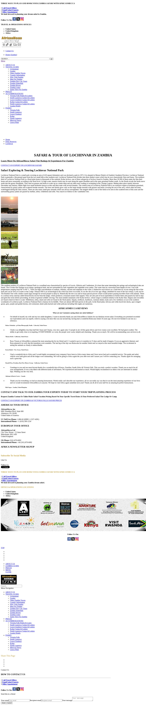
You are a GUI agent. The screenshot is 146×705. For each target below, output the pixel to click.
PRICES (8, 92)
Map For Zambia (16, 79)
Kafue (12, 116)
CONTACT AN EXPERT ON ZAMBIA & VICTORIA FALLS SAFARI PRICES (31, 400)
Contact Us (9, 51)
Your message (67, 700)
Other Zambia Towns (17, 73)
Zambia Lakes (15, 87)
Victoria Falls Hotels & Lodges (21, 96)
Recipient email (35, 700)
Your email (5, 700)
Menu (3, 61)
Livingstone (14, 69)
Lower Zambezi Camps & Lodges (22, 100)
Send (3, 703)
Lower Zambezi (16, 114)
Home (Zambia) (11, 55)
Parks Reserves (10, 142)
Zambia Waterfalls (16, 83)
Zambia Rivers (15, 85)
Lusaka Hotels (15, 106)
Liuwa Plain (14, 122)
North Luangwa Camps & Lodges (22, 104)
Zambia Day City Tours (18, 81)
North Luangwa (16, 118)
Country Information (17, 75)
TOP (2, 548)
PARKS (8, 108)
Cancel (9, 703)
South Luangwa (16, 112)
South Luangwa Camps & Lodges (22, 98)
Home (7, 139)
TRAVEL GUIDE (12, 67)
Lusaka (12, 71)
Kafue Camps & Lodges (19, 102)
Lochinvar (9, 144)
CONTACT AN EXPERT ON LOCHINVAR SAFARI (21, 165)
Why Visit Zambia (16, 77)
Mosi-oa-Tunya (15, 120)
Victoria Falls (15, 110)
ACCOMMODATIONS (14, 94)
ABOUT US (10, 65)
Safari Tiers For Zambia (18, 90)
